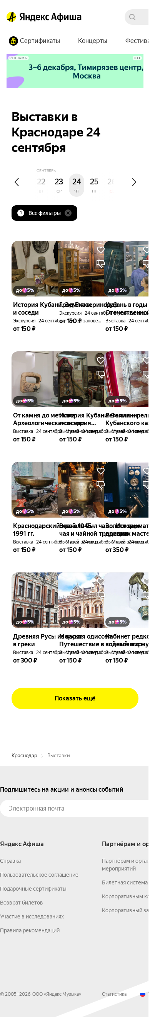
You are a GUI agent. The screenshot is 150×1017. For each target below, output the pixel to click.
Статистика (114, 994)
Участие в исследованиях (32, 916)
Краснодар (24, 755)
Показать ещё (75, 698)
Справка (10, 861)
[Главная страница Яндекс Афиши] (12, 17)
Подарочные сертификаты (33, 889)
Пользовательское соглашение (39, 875)
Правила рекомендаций (30, 930)
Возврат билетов (21, 902)
